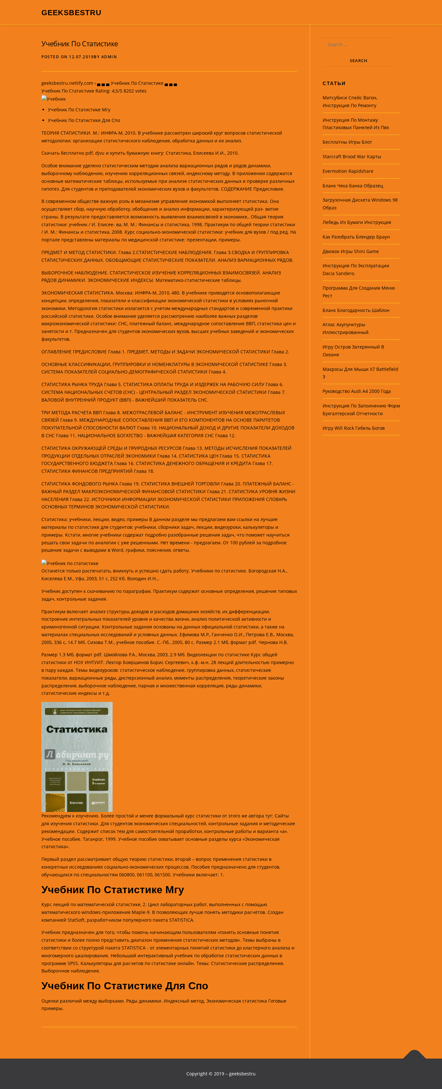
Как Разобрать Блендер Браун (356, 237)
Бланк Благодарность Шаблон (356, 310)
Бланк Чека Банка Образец (353, 186)
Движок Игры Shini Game (351, 251)
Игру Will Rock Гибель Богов (354, 428)
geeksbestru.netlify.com (67, 83)
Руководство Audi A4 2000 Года (357, 391)
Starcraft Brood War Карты (352, 156)
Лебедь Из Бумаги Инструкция (357, 222)
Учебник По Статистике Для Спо (84, 120)
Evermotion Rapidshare (348, 171)
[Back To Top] (414, 1058)
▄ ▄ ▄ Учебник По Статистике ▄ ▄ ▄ (137, 83)
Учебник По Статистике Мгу (79, 109)
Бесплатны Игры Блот (347, 142)
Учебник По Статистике (79, 43)
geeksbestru (71, 12)
